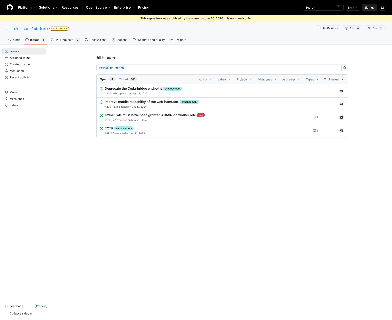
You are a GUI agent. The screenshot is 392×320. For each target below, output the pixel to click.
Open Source (96, 7)
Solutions (46, 7)
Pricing (143, 7)
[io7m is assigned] (342, 91)
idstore (41, 28)
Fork (354, 28)
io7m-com (21, 28)
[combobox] (220, 68)
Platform (25, 7)
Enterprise (122, 7)
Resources (70, 7)
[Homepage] (10, 7)
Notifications (330, 28)
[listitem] (222, 90)
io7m (115, 93)
